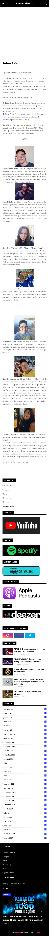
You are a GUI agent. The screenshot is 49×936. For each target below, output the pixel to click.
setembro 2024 (25, 805)
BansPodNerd (24, 3)
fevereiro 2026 (25, 734)
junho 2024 (25, 817)
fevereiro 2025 (25, 784)
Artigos (6, 490)
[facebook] (19, 635)
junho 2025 (25, 767)
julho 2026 (25, 713)
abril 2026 (25, 726)
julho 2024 (25, 813)
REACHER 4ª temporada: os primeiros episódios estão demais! (29, 650)
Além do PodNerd (9, 486)
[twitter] (30, 635)
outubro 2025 (25, 751)
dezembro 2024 (25, 792)
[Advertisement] (24, 31)
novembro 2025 (25, 746)
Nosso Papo (7, 498)
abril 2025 (25, 775)
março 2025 (25, 780)
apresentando (8, 506)
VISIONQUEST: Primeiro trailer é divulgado (27, 692)
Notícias (6, 502)
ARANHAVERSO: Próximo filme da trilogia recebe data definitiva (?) (28, 660)
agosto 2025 (25, 759)
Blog (19, 932)
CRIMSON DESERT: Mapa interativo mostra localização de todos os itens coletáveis (29, 681)
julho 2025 (25, 763)
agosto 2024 (25, 809)
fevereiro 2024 (25, 834)
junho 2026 (25, 717)
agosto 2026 (25, 709)
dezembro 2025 (25, 742)
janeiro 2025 (25, 788)
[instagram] (8, 635)
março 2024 (25, 829)
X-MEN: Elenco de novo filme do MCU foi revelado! (29, 670)
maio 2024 (25, 821)
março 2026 (25, 730)
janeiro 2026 (25, 738)
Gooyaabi (36, 932)
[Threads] (41, 635)
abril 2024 (25, 825)
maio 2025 (25, 771)
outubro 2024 (25, 800)
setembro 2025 (25, 755)
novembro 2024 (25, 796)
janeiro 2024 (25, 838)
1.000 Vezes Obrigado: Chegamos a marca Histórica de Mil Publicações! (23, 918)
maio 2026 (25, 722)
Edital (5, 494)
